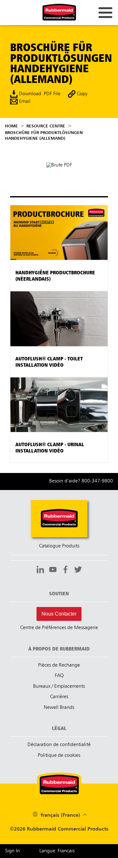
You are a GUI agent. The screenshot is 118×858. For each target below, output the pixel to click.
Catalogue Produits (59, 546)
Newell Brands (59, 707)
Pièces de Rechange (59, 665)
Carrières (59, 696)
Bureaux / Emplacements (59, 686)
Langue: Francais (57, 851)
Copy (81, 94)
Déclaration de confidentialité (59, 744)
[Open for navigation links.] (105, 12)
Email (24, 101)
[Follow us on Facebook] (65, 570)
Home (11, 126)
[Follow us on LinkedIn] (40, 570)
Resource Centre (45, 126)
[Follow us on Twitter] (78, 570)
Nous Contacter (59, 613)
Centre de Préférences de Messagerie (59, 627)
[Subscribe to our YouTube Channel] (53, 570)
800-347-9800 (97, 481)
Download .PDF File (39, 94)
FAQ (59, 675)
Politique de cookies (59, 755)
